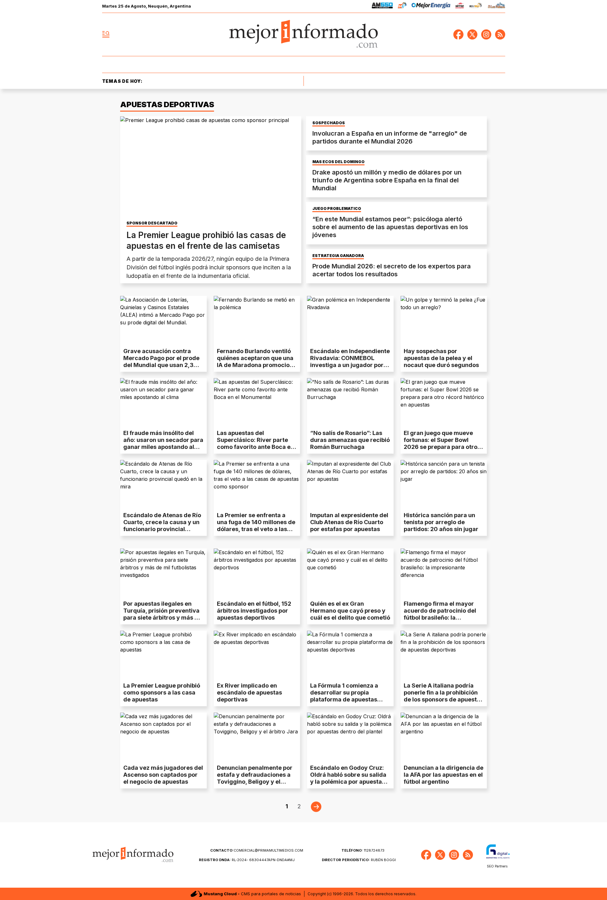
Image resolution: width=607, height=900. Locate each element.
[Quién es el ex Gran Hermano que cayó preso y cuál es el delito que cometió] (350, 572)
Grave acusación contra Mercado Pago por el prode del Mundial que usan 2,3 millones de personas (161, 361)
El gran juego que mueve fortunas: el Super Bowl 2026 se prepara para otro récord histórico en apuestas (440, 447)
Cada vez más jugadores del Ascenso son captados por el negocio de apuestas (163, 774)
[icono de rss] (500, 34)
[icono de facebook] (458, 34)
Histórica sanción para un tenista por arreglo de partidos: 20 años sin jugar (441, 522)
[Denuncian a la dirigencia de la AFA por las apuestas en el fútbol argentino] (444, 737)
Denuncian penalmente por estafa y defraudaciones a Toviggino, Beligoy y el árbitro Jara (254, 778)
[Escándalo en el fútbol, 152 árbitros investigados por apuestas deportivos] (257, 572)
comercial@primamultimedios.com (256, 850)
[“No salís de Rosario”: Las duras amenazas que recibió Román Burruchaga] (350, 402)
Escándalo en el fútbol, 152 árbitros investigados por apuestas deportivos (254, 610)
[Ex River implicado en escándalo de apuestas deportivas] (257, 655)
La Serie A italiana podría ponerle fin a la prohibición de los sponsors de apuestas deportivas (443, 696)
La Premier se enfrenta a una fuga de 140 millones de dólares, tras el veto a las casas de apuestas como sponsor (256, 529)
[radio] (382, 6)
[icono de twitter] (472, 34)
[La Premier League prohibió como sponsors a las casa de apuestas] (163, 655)
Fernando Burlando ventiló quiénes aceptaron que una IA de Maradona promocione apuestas (257, 361)
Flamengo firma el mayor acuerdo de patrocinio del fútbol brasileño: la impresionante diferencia (440, 614)
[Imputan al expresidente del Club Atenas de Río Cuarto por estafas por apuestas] (350, 484)
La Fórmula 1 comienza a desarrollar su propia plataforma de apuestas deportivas (344, 696)
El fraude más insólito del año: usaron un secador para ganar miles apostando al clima (163, 443)
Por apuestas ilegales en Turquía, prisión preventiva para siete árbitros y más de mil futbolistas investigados (162, 614)
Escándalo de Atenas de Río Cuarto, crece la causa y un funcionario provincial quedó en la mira (162, 525)
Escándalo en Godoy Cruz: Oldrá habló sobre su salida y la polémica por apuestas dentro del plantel (348, 778)
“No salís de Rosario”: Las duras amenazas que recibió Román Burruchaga (350, 440)
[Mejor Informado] (303, 34)
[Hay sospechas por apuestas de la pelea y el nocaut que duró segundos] (444, 320)
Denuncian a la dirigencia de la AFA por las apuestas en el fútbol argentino (443, 774)
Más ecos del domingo (338, 162)
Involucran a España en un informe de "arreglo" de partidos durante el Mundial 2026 (389, 137)
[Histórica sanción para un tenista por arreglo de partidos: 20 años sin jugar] (444, 484)
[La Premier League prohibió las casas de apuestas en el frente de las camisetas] (210, 167)
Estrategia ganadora (338, 256)
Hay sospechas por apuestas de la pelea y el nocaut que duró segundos (441, 358)
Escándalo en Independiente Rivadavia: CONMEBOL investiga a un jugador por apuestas (350, 361)
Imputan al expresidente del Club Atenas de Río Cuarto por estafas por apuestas (349, 522)
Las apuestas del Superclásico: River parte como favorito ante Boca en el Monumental (255, 443)
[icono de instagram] (486, 34)
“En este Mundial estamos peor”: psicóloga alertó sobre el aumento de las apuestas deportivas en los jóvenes (390, 227)
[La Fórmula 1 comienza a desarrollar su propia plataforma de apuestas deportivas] (350, 655)
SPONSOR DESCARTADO (151, 223)
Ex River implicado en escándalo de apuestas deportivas (249, 692)
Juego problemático (336, 209)
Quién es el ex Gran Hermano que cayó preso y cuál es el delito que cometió (350, 610)
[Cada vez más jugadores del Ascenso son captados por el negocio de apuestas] (163, 737)
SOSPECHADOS (328, 123)
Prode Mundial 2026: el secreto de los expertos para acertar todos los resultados (391, 270)
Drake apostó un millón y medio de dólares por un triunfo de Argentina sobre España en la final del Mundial (387, 180)
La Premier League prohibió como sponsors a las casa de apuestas (161, 692)
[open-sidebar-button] (106, 34)
